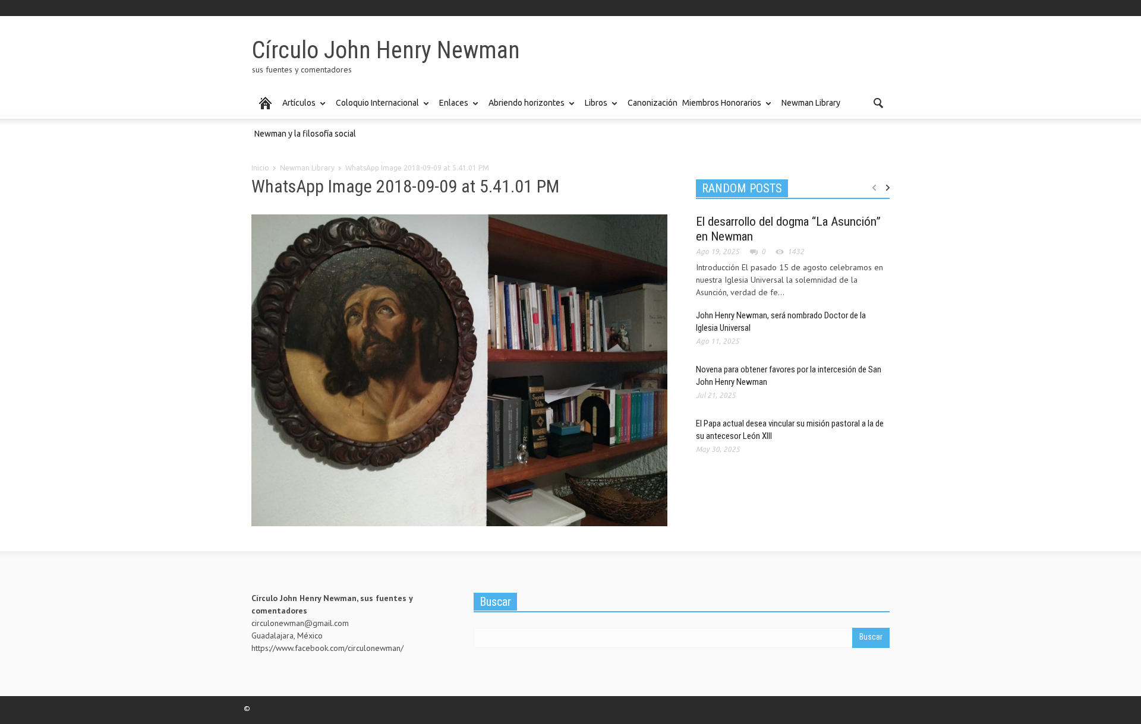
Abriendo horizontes (525, 108)
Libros (594, 108)
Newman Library (810, 103)
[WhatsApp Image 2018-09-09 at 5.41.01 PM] (459, 372)
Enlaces (452, 108)
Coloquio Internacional (376, 108)
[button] (878, 102)
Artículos (297, 108)
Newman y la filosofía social (305, 133)
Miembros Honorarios (720, 108)
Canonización (652, 103)
